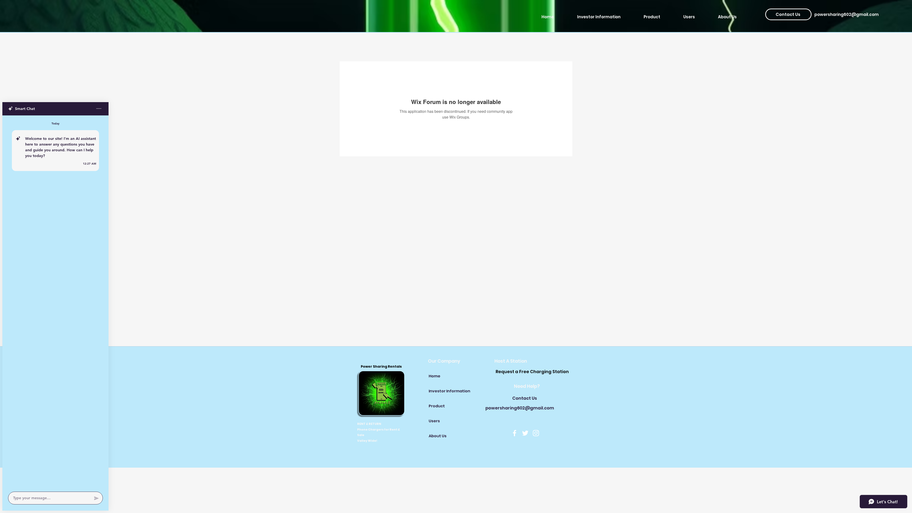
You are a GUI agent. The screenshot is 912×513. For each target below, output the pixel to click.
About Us (437, 436)
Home (434, 376)
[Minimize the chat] (99, 109)
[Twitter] (525, 433)
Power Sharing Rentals (382, 366)
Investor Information (445, 391)
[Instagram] (536, 433)
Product (437, 406)
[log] (55, 302)
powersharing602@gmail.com (846, 14)
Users (434, 421)
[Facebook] (514, 433)
